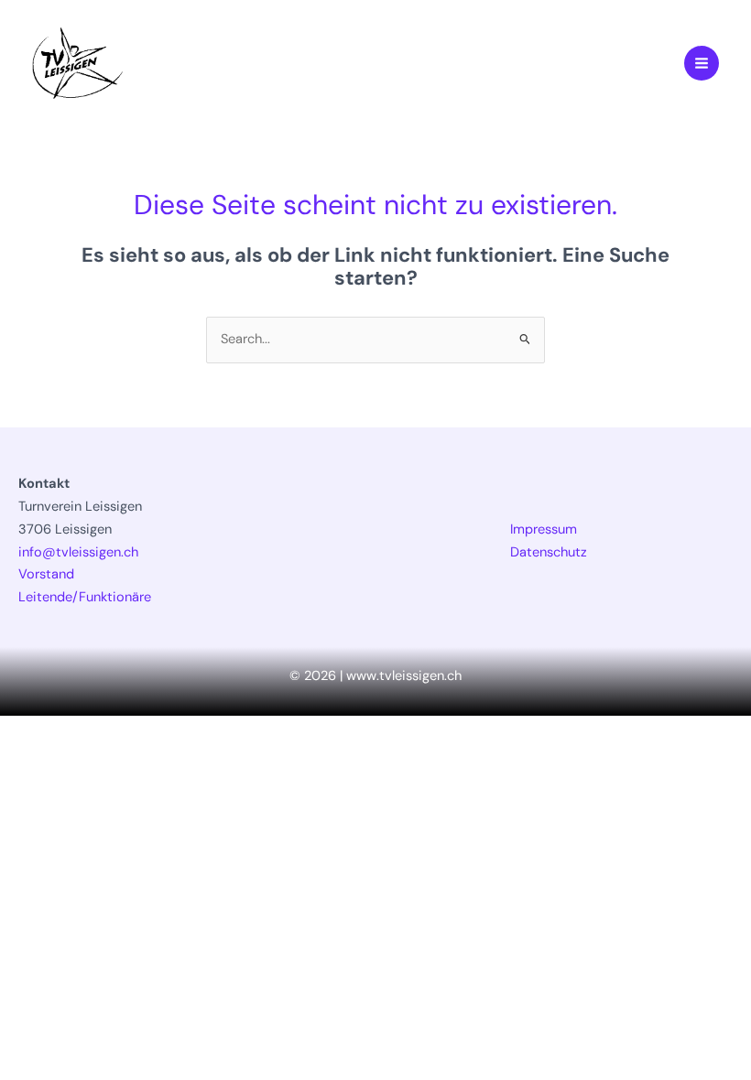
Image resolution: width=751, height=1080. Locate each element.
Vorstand (46, 574)
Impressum (543, 529)
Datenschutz (548, 552)
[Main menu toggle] (701, 63)
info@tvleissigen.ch (78, 552)
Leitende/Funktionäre (84, 597)
